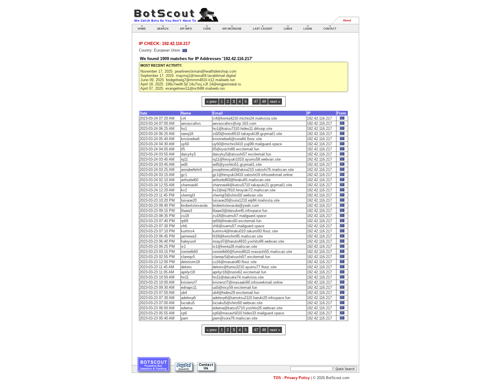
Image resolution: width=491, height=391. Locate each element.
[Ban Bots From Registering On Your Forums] (153, 366)
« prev (212, 101)
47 (256, 101)
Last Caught (262, 28)
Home (142, 28)
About (347, 20)
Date (143, 113)
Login (307, 28)
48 (264, 101)
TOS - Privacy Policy (291, 378)
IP (309, 113)
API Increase (232, 28)
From (341, 113)
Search (162, 28)
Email (218, 113)
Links (288, 28)
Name (186, 113)
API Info (186, 28)
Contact (329, 28)
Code (207, 28)
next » (275, 101)
